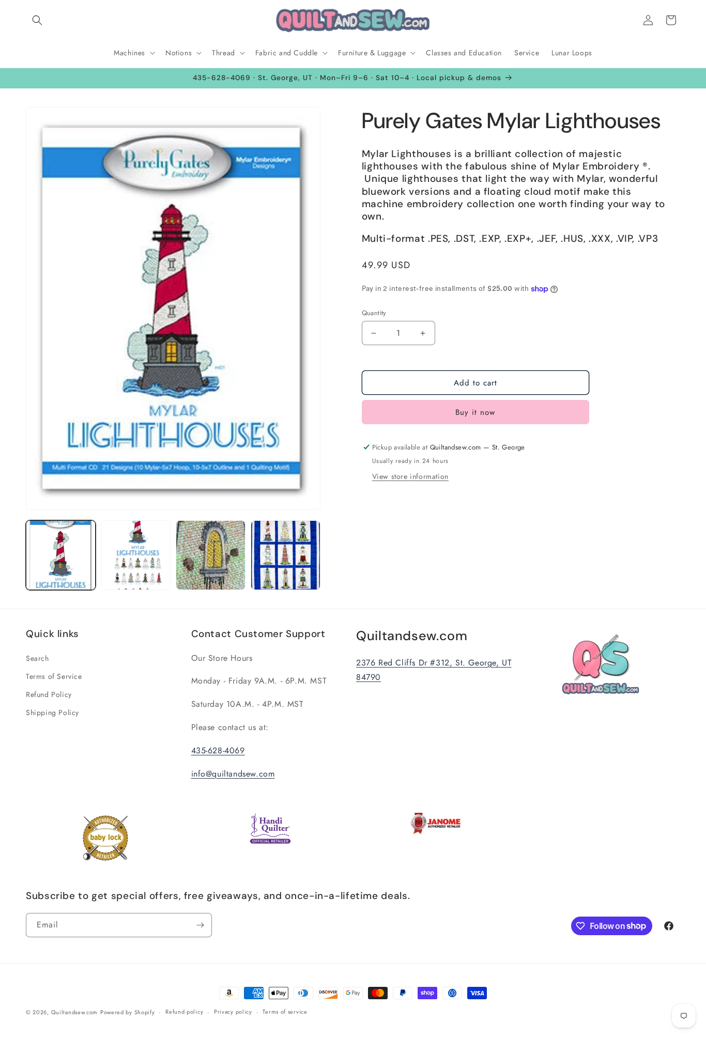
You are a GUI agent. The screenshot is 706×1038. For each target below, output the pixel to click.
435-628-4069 (218, 750)
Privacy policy (233, 1012)
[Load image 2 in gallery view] (136, 555)
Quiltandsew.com (74, 1012)
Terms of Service (54, 676)
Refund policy (184, 1012)
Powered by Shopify (127, 1012)
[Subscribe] (200, 925)
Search (37, 658)
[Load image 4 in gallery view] (285, 555)
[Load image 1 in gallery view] (61, 555)
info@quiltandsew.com (233, 774)
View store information (410, 476)
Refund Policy (49, 694)
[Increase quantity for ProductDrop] (423, 333)
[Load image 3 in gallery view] (210, 555)
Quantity (374, 313)
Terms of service (285, 1012)
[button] (37, 20)
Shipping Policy (52, 712)
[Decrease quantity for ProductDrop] (374, 333)
